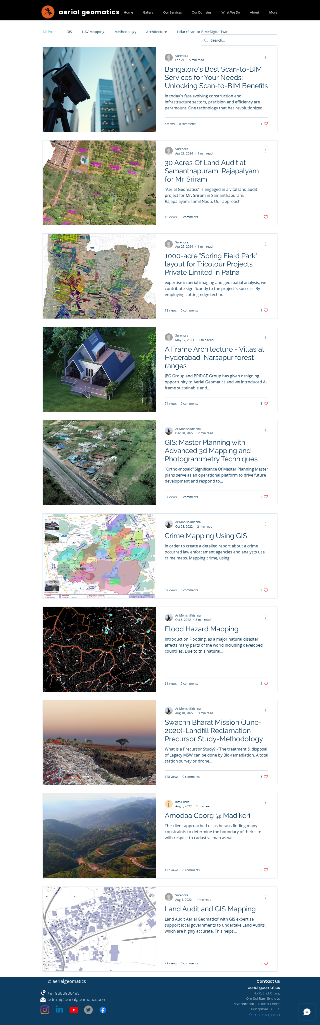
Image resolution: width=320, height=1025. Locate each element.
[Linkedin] (59, 1009)
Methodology (125, 31)
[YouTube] (74, 1009)
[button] (148, 12)
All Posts (49, 31)
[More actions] (267, 58)
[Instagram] (44, 1009)
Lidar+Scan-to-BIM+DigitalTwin (202, 31)
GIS (69, 31)
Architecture (156, 31)
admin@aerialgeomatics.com (77, 999)
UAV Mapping (93, 31)
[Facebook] (102, 1009)
